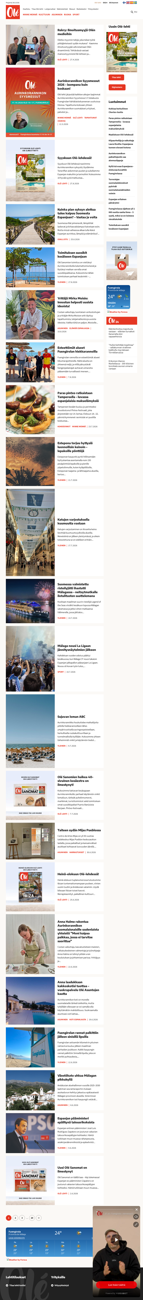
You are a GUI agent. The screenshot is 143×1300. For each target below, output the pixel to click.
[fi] (124, 2)
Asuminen (57, 14)
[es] (132, 2)
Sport (76, 14)
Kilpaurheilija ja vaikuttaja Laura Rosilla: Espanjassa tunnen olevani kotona (121, 144)
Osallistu (26, 9)
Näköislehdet (62, 9)
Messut (72, 9)
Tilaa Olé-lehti (37, 9)
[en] (128, 2)
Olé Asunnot (113, 2)
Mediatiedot (81, 9)
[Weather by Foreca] (17, 1259)
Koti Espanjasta (77, 1019)
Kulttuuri (44, 14)
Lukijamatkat (50, 9)
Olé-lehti (98, 2)
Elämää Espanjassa (79, 328)
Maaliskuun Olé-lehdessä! (121, 134)
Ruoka (67, 14)
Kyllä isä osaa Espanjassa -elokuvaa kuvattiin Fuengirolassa (121, 170)
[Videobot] (116, 1251)
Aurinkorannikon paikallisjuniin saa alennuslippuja (117, 157)
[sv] (135, 2)
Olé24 (105, 2)
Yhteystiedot (93, 9)
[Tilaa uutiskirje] (121, 260)
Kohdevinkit (64, 426)
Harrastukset (76, 852)
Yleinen (61, 282)
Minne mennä (30, 14)
